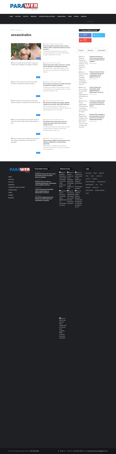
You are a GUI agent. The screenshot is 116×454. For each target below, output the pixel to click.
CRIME (70, 16)
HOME (11, 16)
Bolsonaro (101, 173)
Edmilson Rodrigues (90, 181)
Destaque (94, 178)
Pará (101, 184)
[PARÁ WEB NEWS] (24, 6)
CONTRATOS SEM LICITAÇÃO (47, 16)
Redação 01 (47, 44)
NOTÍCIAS (18, 16)
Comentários (101, 50)
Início (13, 30)
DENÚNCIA (34, 16)
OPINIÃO (76, 16)
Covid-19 (88, 178)
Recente (90, 50)
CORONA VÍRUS (61, 16)
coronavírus (99, 176)
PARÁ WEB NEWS (34, 451)
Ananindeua (88, 173)
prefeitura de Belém (99, 190)
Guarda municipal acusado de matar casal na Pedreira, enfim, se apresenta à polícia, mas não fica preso (56, 47)
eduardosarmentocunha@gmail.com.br (97, 451)
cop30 (92, 176)
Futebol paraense (101, 181)
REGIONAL (84, 16)
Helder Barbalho (89, 184)
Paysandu (88, 187)
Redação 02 (47, 81)
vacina (87, 193)
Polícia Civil (95, 187)
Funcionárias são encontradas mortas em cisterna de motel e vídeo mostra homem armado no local (55, 123)
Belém (95, 173)
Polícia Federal (89, 190)
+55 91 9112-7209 (77, 451)
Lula (97, 184)
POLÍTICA (25, 16)
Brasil (87, 176)
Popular (81, 50)
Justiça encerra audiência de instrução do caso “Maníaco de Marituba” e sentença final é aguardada (56, 142)
